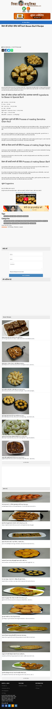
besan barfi (6, 216)
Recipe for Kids (18, 221)
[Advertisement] (26, 33)
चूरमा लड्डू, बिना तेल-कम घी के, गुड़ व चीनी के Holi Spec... (13, 415)
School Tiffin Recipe (37, 221)
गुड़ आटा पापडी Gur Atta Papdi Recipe (11, 616)
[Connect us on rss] (12, 705)
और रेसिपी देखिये (26, 462)
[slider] (4, 227)
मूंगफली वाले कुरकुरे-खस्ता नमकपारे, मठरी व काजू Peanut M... (15, 523)
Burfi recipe (45, 221)
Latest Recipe (33, 223)
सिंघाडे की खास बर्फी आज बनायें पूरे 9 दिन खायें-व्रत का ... (12, 337)
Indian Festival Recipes (24, 223)
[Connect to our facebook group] (6, 705)
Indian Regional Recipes (27, 221)
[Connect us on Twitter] (9, 705)
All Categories (5, 690)
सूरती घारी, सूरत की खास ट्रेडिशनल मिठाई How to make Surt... (15, 436)
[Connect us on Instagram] (16, 705)
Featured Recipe (15, 223)
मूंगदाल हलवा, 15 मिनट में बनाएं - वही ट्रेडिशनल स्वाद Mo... (13, 363)
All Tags (4, 693)
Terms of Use (39, 685)
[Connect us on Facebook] (3, 705)
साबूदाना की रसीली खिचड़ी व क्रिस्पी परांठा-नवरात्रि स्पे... (13, 654)
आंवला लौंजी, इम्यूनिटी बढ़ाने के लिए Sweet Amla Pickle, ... (14, 457)
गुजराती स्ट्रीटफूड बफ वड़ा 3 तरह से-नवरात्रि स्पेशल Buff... (14, 672)
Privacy (37, 688)
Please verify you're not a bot (17, 271)
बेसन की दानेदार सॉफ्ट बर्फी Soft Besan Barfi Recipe (26, 192)
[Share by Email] (3, 50)
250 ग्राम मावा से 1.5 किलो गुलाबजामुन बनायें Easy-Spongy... (15, 504)
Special (12, 221)
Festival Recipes (7, 223)
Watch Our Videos (23, 685)
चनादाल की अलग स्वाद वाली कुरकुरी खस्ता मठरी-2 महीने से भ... (14, 560)
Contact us (4, 685)
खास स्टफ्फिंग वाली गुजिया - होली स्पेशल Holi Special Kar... (14, 389)
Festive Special (13, 216)
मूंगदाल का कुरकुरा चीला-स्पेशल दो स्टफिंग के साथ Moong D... (15, 598)
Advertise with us (6, 688)
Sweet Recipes (7, 221)
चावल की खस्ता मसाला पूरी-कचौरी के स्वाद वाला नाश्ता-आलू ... (14, 635)
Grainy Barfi (25, 216)
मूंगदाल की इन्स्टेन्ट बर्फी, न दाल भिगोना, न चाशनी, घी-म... (13, 541)
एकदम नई (5, 488)
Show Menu (27, 22)
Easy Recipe (19, 216)
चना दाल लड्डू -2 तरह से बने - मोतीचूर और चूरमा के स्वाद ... (14, 579)
